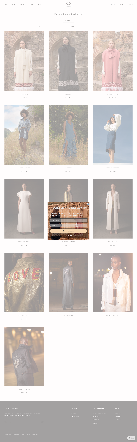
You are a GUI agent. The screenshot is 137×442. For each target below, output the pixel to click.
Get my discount (68, 231)
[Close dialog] (88, 204)
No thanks (68, 235)
